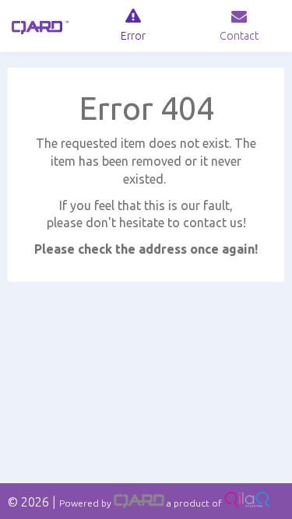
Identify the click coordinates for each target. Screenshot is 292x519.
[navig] (133, 26)
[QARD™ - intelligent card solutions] (139, 503)
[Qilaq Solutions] (247, 503)
